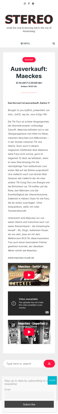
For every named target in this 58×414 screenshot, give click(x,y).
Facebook (29, 3)
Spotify (33, 3)
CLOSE (52, 380)
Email (7, 389)
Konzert (29, 59)
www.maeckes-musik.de (21, 257)
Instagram (25, 3)
